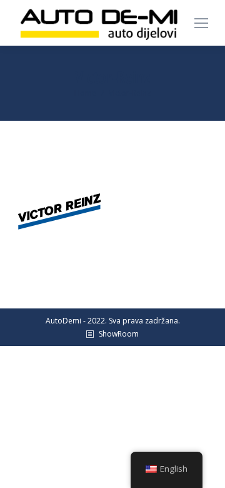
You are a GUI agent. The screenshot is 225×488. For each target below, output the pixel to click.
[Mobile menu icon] (201, 23)
